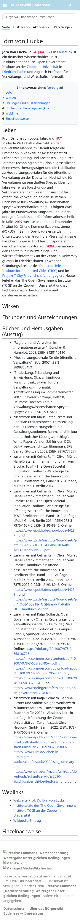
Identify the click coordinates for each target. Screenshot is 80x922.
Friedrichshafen (14, 71)
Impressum (33, 913)
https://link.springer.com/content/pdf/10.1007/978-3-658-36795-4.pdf (45, 660)
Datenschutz (13, 908)
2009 (50, 246)
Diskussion (21, 27)
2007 (19, 221)
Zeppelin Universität (42, 66)
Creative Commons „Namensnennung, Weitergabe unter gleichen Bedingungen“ (39, 891)
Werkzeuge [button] (61, 27)
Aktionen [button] (40, 27)
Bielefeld (64, 52)
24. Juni (38, 52)
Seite (6, 27)
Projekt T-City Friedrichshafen (25, 275)
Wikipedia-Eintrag (27, 820)
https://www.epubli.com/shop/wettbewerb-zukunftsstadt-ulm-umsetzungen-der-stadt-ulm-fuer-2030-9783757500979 (45, 742)
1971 (48, 52)
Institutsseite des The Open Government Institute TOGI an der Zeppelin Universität (44, 810)
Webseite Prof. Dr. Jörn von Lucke (39, 800)
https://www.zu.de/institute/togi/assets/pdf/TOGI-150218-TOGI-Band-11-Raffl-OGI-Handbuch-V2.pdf (45, 604)
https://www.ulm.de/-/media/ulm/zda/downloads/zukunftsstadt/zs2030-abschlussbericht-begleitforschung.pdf (45, 776)
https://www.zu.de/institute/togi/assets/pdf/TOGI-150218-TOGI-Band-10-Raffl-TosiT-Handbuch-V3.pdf (45, 545)
